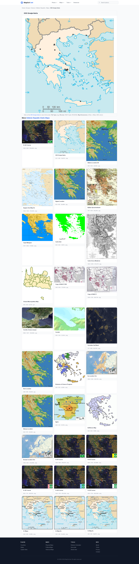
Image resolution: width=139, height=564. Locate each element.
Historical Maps (50, 549)
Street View (74, 549)
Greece (33, 8)
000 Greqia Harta (35, 115)
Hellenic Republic (40, 8)
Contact (98, 551)
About (97, 545)
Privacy (98, 549)
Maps (61, 2)
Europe (28, 8)
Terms (97, 547)
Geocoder (73, 547)
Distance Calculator (76, 545)
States (22, 547)
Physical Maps (49, 545)
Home (23, 8)
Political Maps (49, 547)
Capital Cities (24, 549)
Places (54, 2)
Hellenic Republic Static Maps (38, 118)
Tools (68, 2)
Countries (23, 545)
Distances (76, 2)
